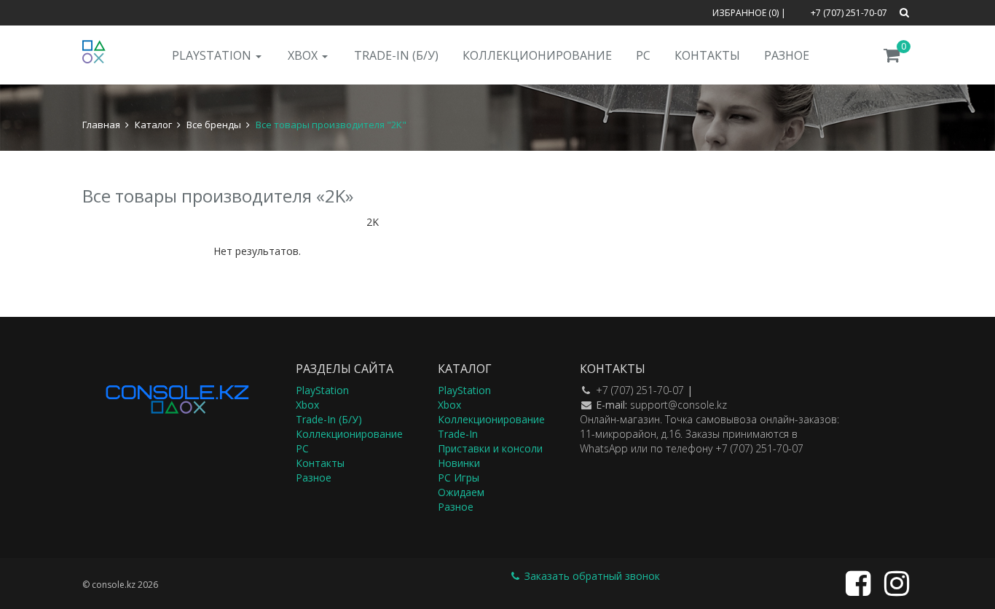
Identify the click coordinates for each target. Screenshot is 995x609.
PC (643, 55)
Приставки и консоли (490, 448)
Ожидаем (461, 492)
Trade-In (458, 434)
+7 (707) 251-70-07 (640, 390)
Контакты (707, 55)
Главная (101, 124)
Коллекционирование (537, 55)
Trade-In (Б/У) (396, 55)
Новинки (459, 463)
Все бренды (213, 124)
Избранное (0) (745, 13)
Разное (786, 55)
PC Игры (458, 477)
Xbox (304, 55)
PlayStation (213, 55)
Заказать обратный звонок (591, 576)
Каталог (153, 124)
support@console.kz (678, 405)
